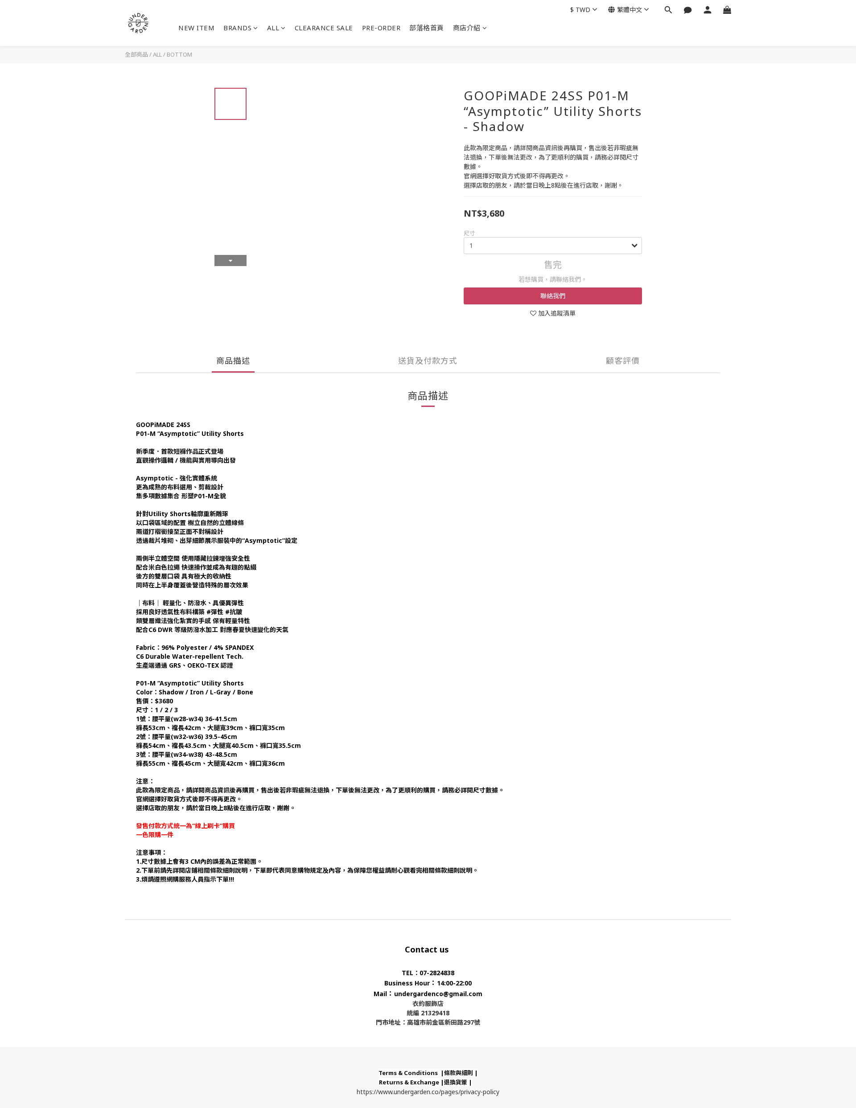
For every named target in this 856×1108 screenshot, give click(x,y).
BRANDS (237, 27)
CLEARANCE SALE (324, 27)
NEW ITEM (196, 27)
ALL (273, 27)
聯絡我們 (552, 295)
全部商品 (136, 54)
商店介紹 (467, 27)
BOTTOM (179, 54)
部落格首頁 (426, 27)
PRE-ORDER (381, 27)
